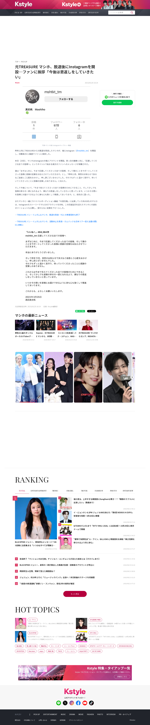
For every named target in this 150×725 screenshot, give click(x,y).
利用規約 (53, 720)
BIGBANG (83, 646)
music (46, 12)
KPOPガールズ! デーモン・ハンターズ (102, 646)
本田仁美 (50, 651)
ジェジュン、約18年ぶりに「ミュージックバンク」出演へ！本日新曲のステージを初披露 (57, 577)
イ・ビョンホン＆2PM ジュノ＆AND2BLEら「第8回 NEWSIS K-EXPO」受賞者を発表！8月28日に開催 (104, 514)
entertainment (33, 12)
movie (63, 12)
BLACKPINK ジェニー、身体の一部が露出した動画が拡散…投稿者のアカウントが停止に (57, 564)
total (22, 491)
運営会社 (17, 720)
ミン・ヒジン (71, 651)
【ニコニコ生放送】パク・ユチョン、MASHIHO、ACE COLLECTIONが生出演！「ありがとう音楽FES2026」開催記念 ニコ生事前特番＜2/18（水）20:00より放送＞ (67, 334)
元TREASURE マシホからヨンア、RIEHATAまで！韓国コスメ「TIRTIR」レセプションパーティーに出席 (88, 334)
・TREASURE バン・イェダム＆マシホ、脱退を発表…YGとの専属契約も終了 (47, 214)
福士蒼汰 (19, 646)
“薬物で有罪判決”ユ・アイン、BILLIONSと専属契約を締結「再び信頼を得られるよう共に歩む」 (104, 541)
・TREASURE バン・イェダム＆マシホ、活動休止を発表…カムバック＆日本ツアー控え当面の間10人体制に (56, 223)
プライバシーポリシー (76, 720)
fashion (73, 12)
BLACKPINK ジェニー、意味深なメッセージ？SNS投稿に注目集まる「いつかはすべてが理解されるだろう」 (35, 544)
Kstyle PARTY (83, 651)
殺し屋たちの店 (31, 646)
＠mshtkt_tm (82, 150)
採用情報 (62, 720)
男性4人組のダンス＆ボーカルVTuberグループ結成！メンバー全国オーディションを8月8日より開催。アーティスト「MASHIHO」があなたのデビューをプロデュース (24, 334)
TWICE (60, 651)
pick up (18, 12)
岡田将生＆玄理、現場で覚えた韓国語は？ (37, 571)
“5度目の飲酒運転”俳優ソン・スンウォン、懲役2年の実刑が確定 (47, 583)
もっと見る (75, 594)
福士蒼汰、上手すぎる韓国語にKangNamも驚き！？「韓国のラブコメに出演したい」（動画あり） (104, 501)
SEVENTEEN (20, 651)
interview (93, 12)
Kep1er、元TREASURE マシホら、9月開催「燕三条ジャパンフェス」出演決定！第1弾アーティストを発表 (45, 334)
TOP (16, 61)
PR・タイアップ (125, 714)
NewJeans (32, 651)
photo (82, 12)
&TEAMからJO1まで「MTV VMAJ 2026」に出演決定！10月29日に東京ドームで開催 (104, 527)
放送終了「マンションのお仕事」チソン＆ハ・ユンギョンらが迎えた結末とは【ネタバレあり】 (60, 558)
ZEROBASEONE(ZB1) (125, 646)
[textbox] (121, 13)
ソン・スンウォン (69, 646)
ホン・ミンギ (55, 646)
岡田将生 (44, 646)
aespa (41, 651)
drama (54, 12)
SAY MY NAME (96, 651)
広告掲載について (29, 720)
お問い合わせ (43, 720)
